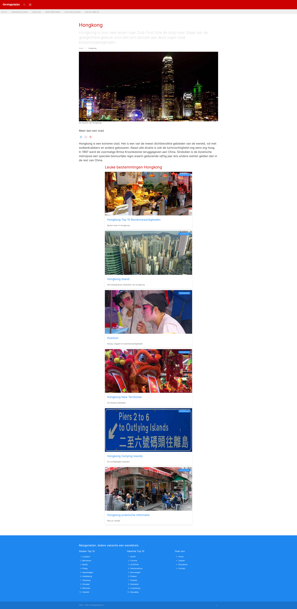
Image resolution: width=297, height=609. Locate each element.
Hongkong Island (19, 12)
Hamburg (86, 580)
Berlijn (85, 564)
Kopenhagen (87, 572)
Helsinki (85, 592)
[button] (30, 4)
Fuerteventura (136, 568)
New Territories (52, 12)
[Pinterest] (90, 137)
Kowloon (36, 12)
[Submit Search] (24, 4)
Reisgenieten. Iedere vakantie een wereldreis (109, 545)
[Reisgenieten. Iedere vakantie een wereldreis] (11, 4)
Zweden (133, 580)
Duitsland (134, 584)
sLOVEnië (134, 564)
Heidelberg (87, 576)
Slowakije (134, 592)
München (86, 588)
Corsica (133, 560)
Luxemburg (135, 588)
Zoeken (181, 560)
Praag (84, 568)
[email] (86, 137)
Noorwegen (135, 572)
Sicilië (132, 556)
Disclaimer (182, 564)
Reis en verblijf (92, 12)
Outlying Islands (73, 12)
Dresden (86, 584)
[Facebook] (81, 137)
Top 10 (4, 12)
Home (81, 48)
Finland (133, 576)
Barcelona (86, 560)
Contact (181, 568)
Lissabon (86, 556)
